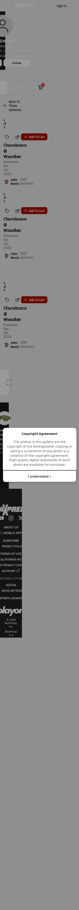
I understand (38, 476)
